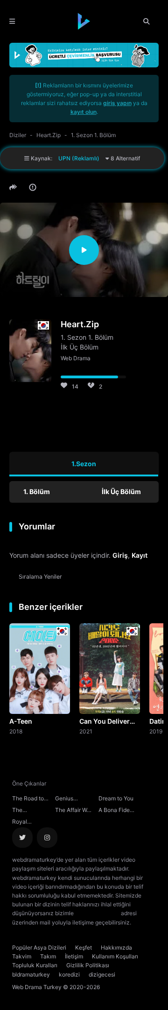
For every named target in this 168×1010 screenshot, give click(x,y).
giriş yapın (117, 102)
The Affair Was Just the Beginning (74, 811)
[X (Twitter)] (22, 837)
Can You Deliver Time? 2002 (104, 721)
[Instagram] (47, 837)
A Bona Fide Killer (114, 811)
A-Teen (20, 721)
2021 (85, 731)
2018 (15, 731)
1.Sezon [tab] (83, 464)
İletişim (74, 956)
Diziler (17, 135)
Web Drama (76, 358)
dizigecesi (102, 974)
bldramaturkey (31, 974)
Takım (48, 956)
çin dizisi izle (54, 931)
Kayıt (139, 555)
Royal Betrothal (24, 822)
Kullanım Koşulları (115, 956)
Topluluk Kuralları (34, 965)
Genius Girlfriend (67, 799)
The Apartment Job (31, 811)
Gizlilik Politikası (87, 965)
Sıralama (40, 576)
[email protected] (97, 913)
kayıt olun (83, 111)
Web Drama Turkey (37, 987)
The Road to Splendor (28, 799)
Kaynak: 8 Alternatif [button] (84, 158)
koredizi (69, 974)
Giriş (120, 555)
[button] (14, 187)
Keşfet (83, 947)
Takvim (21, 956)
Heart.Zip (48, 135)
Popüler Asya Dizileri (39, 947)
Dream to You (115, 798)
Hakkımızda (116, 947)
